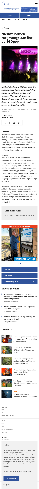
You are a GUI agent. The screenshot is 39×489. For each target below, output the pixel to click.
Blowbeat (20, 215)
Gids (3, 413)
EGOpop (31, 215)
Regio (29, 15)
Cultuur (24, 19)
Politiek (16, 19)
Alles (3, 19)
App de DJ (4, 432)
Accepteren (11, 478)
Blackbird (8, 215)
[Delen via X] (14, 122)
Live (3, 410)
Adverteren (5, 440)
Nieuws (9, 15)
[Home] (10, 3)
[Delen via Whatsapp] (18, 122)
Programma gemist (8, 416)
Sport (9, 19)
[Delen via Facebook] (10, 122)
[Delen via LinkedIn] (5, 122)
